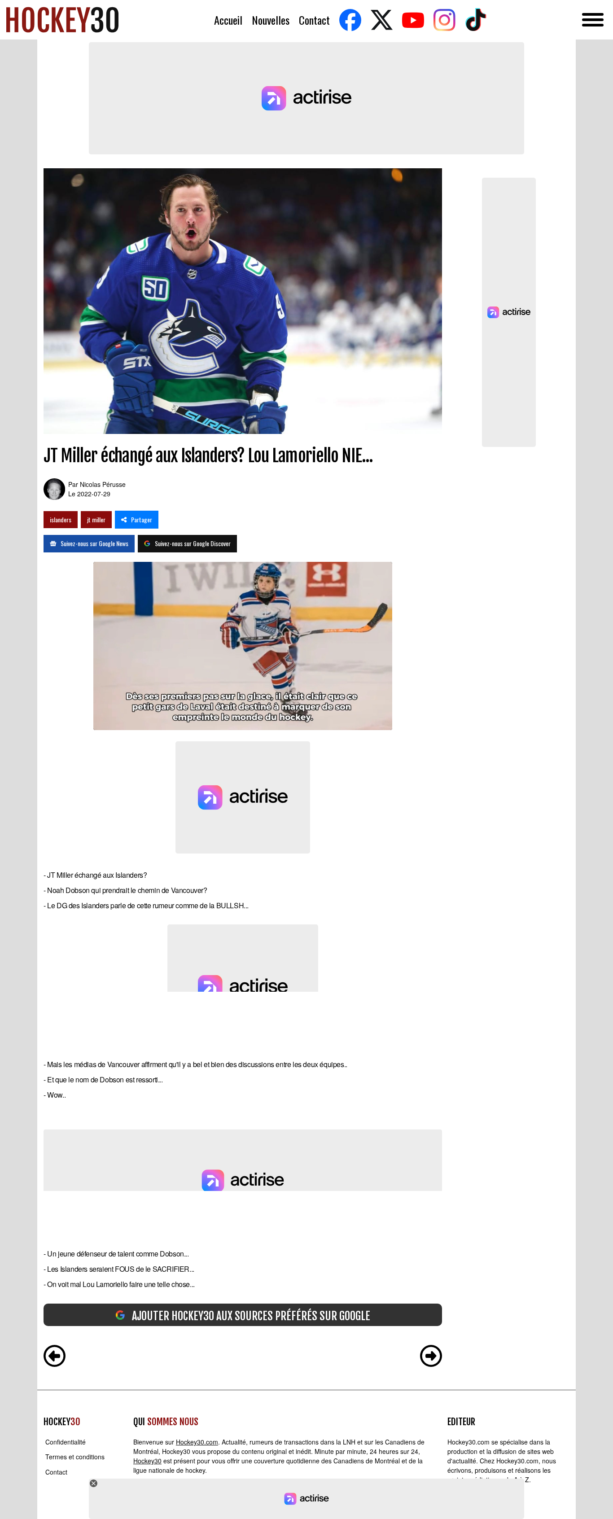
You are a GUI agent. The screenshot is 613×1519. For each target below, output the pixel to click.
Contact (314, 20)
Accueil (228, 20)
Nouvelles (270, 20)
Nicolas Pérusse (103, 484)
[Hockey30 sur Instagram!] (444, 20)
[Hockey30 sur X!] (381, 20)
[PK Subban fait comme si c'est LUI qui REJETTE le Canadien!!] (55, 1357)
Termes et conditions (75, 1457)
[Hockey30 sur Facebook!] (350, 20)
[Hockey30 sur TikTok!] (475, 20)
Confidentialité (65, 1441)
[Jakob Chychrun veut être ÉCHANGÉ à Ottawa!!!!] (431, 1357)
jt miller (96, 519)
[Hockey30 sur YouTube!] (413, 20)
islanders (60, 519)
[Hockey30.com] (62, 19)
